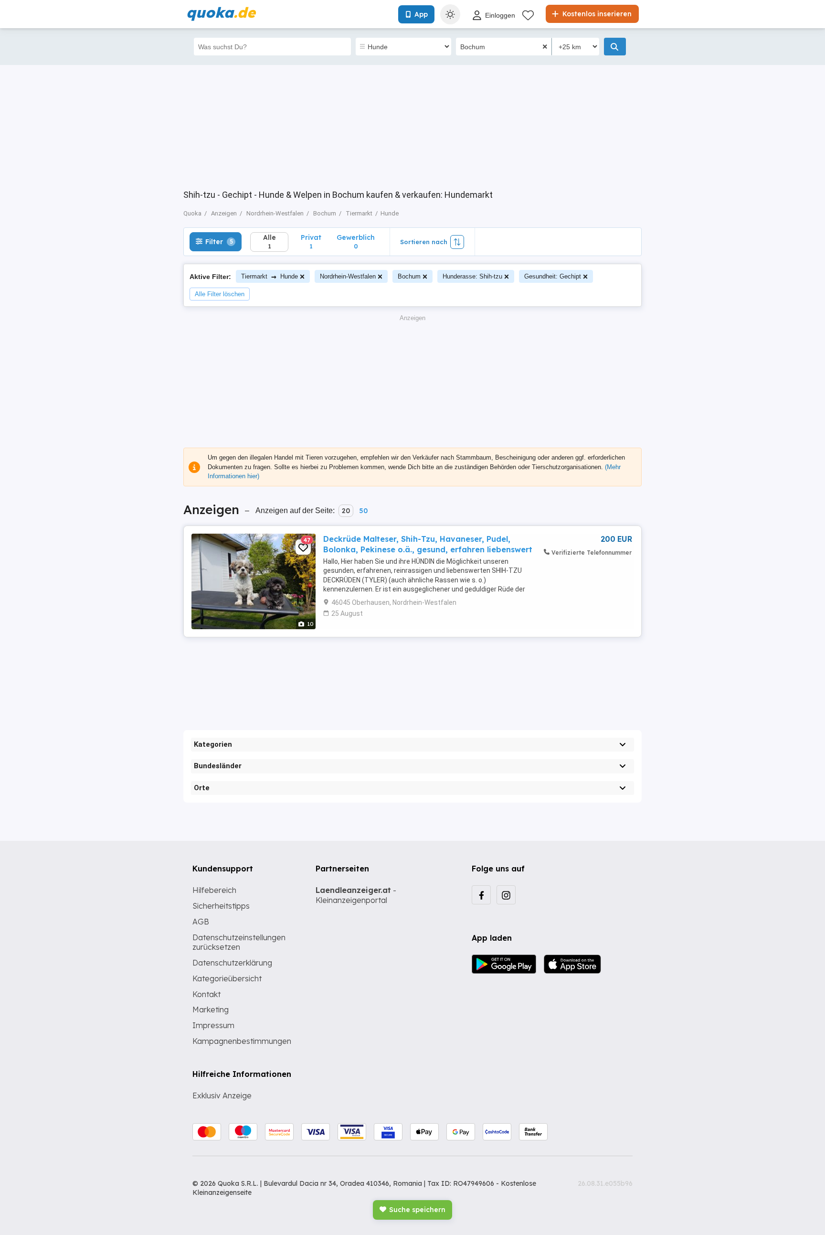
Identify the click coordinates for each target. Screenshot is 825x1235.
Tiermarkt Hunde (269, 276)
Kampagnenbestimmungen (241, 1041)
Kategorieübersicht (227, 978)
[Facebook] (481, 895)
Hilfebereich (214, 890)
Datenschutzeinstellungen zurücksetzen (239, 942)
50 (363, 510)
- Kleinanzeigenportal (356, 895)
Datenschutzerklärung (232, 962)
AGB (200, 921)
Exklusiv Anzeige (222, 1095)
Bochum (409, 276)
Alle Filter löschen (219, 294)
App (421, 14)
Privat (311, 241)
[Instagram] (506, 895)
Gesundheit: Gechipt (552, 276)
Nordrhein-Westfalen (348, 276)
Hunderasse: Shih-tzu (472, 276)
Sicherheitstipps (221, 906)
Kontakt (206, 994)
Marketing (210, 1009)
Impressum (213, 1025)
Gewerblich (356, 241)
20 (346, 510)
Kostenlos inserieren (596, 14)
